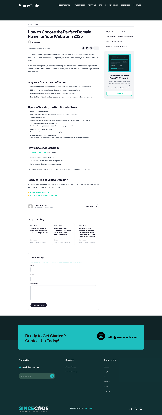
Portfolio (125, 5)
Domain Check (111, 5)
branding (107, 391)
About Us (92, 5)
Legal (106, 372)
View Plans (119, 93)
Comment (34, 283)
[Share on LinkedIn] (87, 48)
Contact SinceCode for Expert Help (44, 195)
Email (32, 274)
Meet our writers (91, 206)
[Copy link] (96, 48)
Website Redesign (71, 372)
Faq (100, 5)
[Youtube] (141, 409)
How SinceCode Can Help (114, 41)
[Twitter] (136, 409)
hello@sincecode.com (30, 367)
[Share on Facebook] (83, 48)
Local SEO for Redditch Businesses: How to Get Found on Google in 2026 (39, 231)
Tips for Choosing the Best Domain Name (119, 37)
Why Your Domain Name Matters (116, 32)
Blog (31, 24)
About (106, 386)
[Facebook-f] (131, 409)
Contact (137, 5)
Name (32, 265)
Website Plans (64, 5)
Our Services (79, 5)
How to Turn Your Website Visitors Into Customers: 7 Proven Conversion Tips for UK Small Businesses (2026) (87, 233)
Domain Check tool (38, 152)
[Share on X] (91, 48)
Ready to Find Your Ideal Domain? (116, 46)
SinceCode (29, 5)
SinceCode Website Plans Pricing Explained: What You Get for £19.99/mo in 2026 (62, 232)
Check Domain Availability (40, 192)
